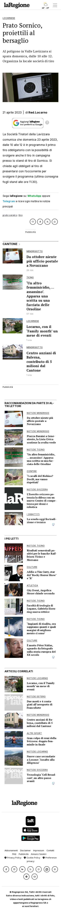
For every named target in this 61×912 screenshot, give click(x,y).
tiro (20, 215)
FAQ (14, 854)
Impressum (38, 850)
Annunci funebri (38, 854)
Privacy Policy (14, 857)
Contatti (50, 850)
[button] (6, 869)
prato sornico (10, 215)
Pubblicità (23, 854)
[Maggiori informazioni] (47, 123)
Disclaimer (25, 850)
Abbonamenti (11, 850)
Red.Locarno (37, 112)
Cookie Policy (33, 857)
